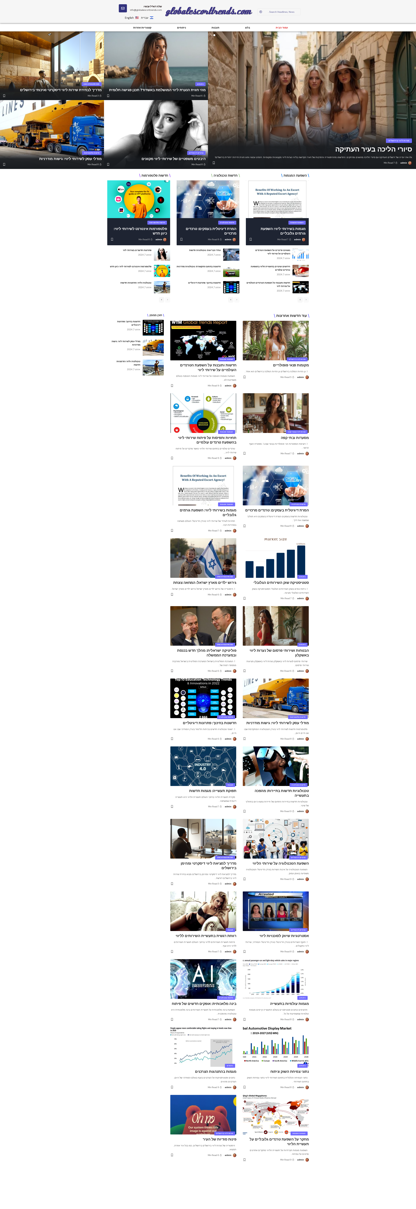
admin (403, 162)
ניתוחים (181, 27)
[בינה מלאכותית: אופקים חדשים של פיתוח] (203, 979)
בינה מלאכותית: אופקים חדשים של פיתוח (204, 1003)
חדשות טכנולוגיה (227, 223)
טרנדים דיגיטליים (196, 153)
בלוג (247, 27)
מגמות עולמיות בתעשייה (289, 1003)
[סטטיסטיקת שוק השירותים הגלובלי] (276, 558)
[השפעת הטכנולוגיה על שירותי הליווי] (276, 839)
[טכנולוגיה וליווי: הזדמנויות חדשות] (162, 287)
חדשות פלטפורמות (92, 153)
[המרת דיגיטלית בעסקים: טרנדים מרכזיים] (208, 199)
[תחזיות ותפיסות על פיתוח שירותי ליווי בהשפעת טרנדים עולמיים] (203, 413)
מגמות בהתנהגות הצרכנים (215, 1071)
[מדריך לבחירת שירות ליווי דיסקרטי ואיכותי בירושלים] (52, 65)
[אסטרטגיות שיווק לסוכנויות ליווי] (276, 911)
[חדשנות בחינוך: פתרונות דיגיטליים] (231, 287)
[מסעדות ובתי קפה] (276, 413)
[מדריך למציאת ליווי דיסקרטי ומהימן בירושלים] (203, 839)
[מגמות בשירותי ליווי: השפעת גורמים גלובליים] (277, 199)
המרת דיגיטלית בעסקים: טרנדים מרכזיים (277, 510)
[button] (214, 35)
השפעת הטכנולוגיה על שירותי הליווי (281, 863)
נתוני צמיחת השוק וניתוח (289, 1071)
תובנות (215, 27)
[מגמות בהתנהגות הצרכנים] (203, 1047)
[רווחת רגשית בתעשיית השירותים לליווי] (203, 911)
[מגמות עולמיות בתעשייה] (276, 979)
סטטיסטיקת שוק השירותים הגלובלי (281, 582)
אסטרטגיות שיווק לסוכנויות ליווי (284, 936)
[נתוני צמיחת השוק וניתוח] (276, 1047)
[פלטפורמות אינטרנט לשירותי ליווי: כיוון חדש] (138, 199)
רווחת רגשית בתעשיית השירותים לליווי (206, 936)
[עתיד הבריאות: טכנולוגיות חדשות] (231, 255)
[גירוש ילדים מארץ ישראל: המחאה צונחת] (203, 558)
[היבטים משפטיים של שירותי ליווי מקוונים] (156, 134)
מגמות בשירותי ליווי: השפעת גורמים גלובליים (283, 231)
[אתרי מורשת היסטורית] (276, 1187)
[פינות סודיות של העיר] (203, 1115)
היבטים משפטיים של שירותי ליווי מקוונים (174, 159)
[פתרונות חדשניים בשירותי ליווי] (162, 255)
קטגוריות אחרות (142, 27)
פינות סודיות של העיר (219, 1139)
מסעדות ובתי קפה (295, 438)
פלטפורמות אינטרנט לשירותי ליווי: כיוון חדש (130, 266)
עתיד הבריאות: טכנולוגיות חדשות (205, 250)
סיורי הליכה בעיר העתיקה (373, 149)
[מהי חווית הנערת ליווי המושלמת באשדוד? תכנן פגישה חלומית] (156, 65)
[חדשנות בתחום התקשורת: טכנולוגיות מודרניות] (231, 271)
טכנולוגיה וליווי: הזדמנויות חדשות (135, 282)
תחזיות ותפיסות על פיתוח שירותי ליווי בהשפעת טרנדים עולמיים (207, 440)
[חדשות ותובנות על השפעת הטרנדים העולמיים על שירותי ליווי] (300, 287)
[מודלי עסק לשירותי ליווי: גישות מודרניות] (52, 134)
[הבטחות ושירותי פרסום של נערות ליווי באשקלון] (276, 626)
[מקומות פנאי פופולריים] (276, 341)
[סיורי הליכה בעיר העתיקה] (312, 100)
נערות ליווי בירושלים (399, 140)
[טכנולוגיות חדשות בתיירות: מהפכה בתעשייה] (276, 766)
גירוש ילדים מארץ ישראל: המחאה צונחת (204, 582)
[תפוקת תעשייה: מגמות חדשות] (203, 766)
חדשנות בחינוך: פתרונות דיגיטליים (204, 282)
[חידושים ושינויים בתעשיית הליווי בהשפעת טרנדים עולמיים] (300, 271)
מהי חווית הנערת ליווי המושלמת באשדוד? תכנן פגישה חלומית (157, 90)
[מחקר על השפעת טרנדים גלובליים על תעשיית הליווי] (276, 1115)
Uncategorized (92, 84)
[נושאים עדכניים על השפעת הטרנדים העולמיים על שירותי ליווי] (300, 255)
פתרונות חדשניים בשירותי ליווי (137, 250)
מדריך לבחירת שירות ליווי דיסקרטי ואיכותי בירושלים (61, 90)
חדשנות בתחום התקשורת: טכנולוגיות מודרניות (199, 266)
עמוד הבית (282, 27)
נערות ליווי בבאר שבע (297, 432)
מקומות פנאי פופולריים (291, 365)
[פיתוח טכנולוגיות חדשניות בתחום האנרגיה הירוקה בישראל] (203, 1187)
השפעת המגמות (297, 223)
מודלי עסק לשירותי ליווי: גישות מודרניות (70, 159)
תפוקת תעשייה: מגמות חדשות (212, 791)
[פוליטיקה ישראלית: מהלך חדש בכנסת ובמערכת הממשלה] (203, 626)
